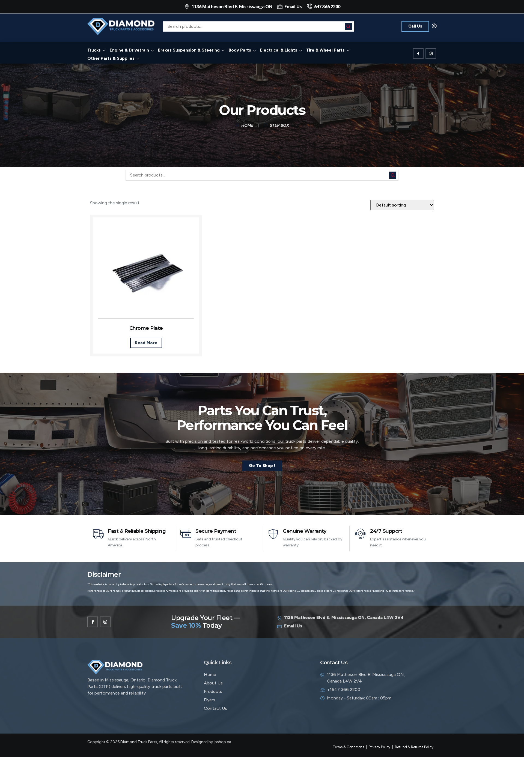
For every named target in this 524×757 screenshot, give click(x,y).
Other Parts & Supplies (111, 58)
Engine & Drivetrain (129, 50)
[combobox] (258, 26)
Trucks (94, 50)
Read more (146, 342)
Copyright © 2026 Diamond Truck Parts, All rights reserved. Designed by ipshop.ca (159, 742)
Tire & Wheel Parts (325, 50)
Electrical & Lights (278, 50)
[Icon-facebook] (418, 53)
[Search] (348, 26)
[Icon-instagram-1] (430, 53)
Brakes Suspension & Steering (189, 50)
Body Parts (240, 50)
